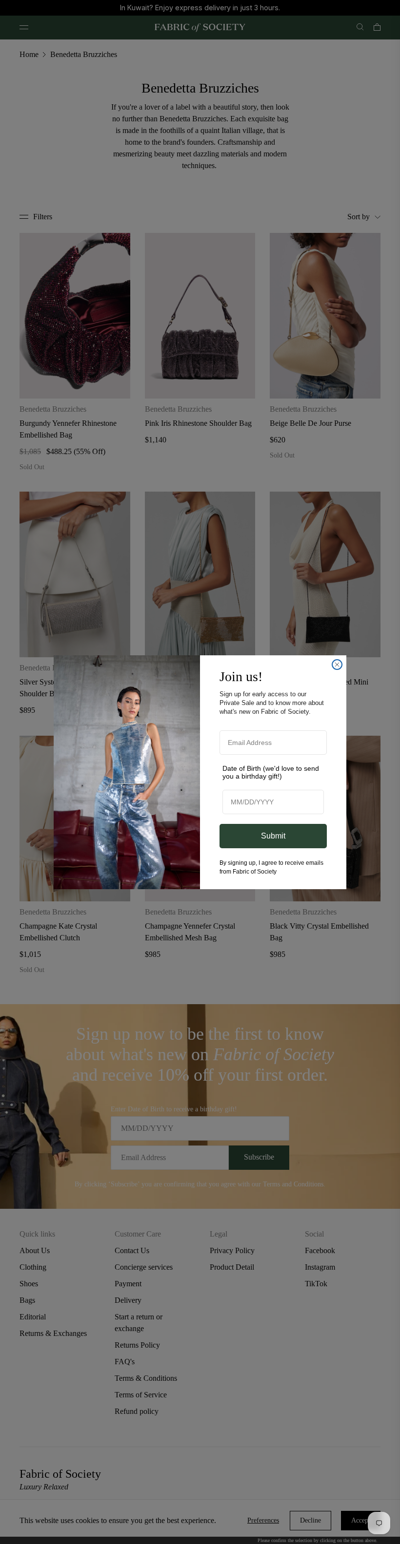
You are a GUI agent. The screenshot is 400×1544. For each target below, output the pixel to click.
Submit (273, 836)
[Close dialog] (337, 664)
